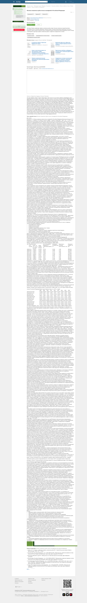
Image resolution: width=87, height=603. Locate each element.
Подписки (53, 1)
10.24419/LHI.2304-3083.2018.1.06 (47, 68)
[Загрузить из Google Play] (63, 594)
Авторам (30, 581)
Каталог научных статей (46, 578)
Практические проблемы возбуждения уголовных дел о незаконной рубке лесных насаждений (64, 51)
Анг (73, 12)
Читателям (30, 583)
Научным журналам (32, 580)
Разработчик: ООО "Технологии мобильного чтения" (25, 590)
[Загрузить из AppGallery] (70, 594)
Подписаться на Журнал (19, 29)
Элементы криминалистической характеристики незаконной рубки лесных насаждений (40, 59)
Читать (31, 24)
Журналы (43, 580)
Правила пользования (19, 581)
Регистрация (72, 2)
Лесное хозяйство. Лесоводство (38, 7)
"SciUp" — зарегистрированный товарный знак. (30, 595)
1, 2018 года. (36, 20)
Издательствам (31, 578)
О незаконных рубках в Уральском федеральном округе (39, 43)
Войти (71, 1)
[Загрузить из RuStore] (67, 594)
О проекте (17, 578)
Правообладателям (18, 580)
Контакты (16, 583)
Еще (28, 569)
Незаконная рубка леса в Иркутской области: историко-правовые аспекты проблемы (63, 43)
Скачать (38, 24)
